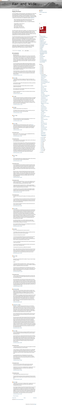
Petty (41, 84)
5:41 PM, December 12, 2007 (17, 205)
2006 (41, 152)
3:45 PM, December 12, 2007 (17, 152)
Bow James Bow (42, 39)
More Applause (43, 112)
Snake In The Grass (44, 124)
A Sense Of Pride (43, 128)
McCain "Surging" (43, 88)
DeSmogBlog (42, 45)
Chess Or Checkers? (44, 129)
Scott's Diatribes (42, 56)
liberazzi (14, 208)
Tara (13, 96)
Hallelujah (42, 92)
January (42, 150)
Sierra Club (41, 58)
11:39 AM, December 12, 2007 (17, 93)
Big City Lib (42, 38)
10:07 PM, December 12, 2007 (17, 271)
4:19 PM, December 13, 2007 (17, 360)
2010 (41, 69)
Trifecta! (42, 120)
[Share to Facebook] (27, 50)
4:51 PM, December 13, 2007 (17, 379)
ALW (14, 107)
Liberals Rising (43, 83)
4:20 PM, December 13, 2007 (17, 370)
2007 (41, 73)
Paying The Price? (43, 109)
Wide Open (42, 125)
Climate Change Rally (44, 119)
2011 (41, 68)
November (42, 137)
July (41, 142)
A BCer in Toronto (42, 36)
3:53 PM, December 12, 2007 (17, 160)
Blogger (35, 404)
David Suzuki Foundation (44, 44)
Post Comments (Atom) (19, 399)
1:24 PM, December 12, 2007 (17, 112)
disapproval (32, 17)
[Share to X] (26, 50)
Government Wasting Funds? (45, 82)
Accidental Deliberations (43, 37)
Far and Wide (24, 4)
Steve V (14, 115)
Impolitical (41, 47)
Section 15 (41, 57)
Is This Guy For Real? (44, 100)
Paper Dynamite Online (43, 52)
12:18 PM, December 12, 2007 (17, 104)
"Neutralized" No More (44, 96)
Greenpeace (42, 46)
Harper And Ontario (44, 86)
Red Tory (41, 55)
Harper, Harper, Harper (44, 91)
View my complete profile (43, 12)
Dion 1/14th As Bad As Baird (45, 95)
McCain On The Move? (44, 99)
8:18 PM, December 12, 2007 (17, 226)
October (42, 138)
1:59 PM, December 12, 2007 (17, 129)
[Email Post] (22, 50)
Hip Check (42, 105)
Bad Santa (42, 87)
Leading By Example (44, 75)
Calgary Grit (42, 40)
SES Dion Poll (43, 133)
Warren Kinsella (42, 62)
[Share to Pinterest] (28, 50)
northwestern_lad (16, 304)
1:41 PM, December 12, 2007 (17, 120)
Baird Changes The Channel (45, 116)
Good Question (43, 132)
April (42, 146)
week (32, 124)
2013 (41, 65)
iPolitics (41, 48)
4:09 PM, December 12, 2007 (17, 177)
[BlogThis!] (25, 50)
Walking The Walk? (44, 79)
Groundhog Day (43, 106)
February (42, 149)
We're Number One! (44, 123)
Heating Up (42, 78)
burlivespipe (15, 289)
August (42, 141)
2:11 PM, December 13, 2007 (17, 342)
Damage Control (43, 115)
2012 (41, 66)
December (42, 74)
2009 (41, 70)
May (41, 145)
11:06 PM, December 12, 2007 (17, 286)
